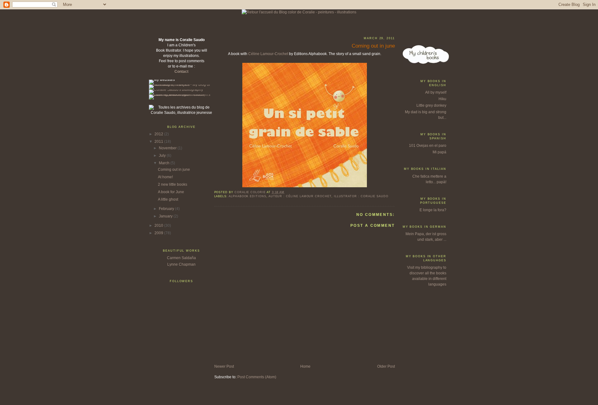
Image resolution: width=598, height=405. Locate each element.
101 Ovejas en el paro (427, 145)
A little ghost (168, 199)
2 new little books (172, 184)
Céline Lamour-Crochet (268, 54)
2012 (159, 134)
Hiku (442, 99)
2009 (159, 233)
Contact (181, 71)
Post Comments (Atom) (256, 377)
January (166, 216)
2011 (159, 141)
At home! (165, 177)
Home (305, 366)
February (167, 209)
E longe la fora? (433, 210)
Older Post (386, 366)
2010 (159, 225)
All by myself (435, 92)
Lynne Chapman (181, 264)
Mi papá (439, 152)
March (164, 163)
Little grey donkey (431, 105)
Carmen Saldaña (181, 258)
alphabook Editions (247, 196)
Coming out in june (174, 169)
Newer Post (224, 366)
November (168, 148)
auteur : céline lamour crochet (299, 196)
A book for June (171, 192)
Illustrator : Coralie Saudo (361, 196)
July (163, 155)
